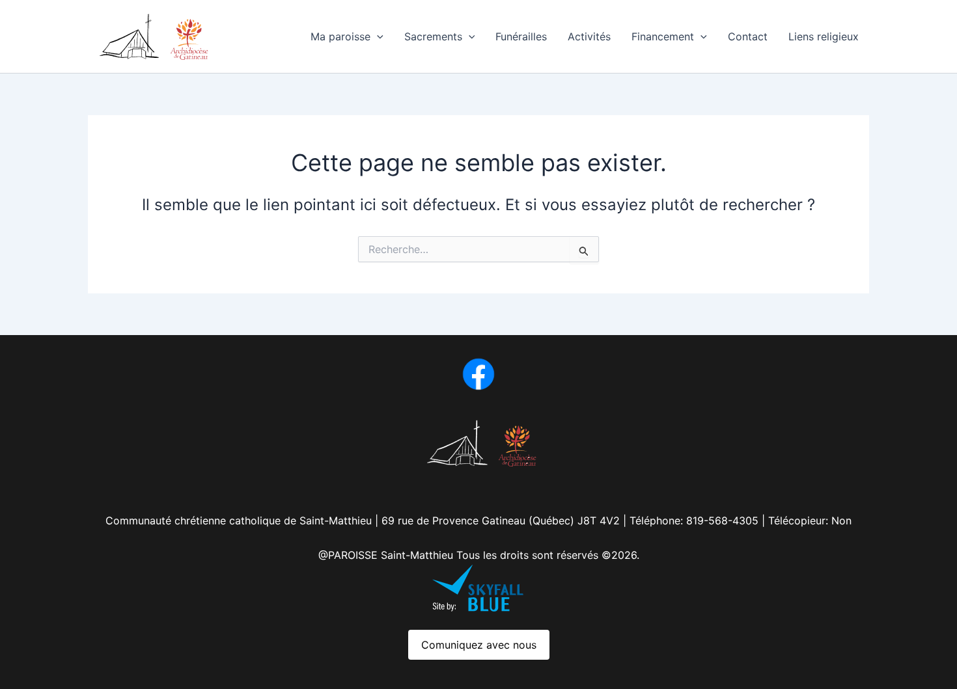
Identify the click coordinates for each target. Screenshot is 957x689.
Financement (662, 36)
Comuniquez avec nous (478, 644)
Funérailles (521, 36)
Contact (748, 36)
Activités (589, 36)
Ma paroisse (340, 36)
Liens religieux (823, 36)
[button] (376, 36)
